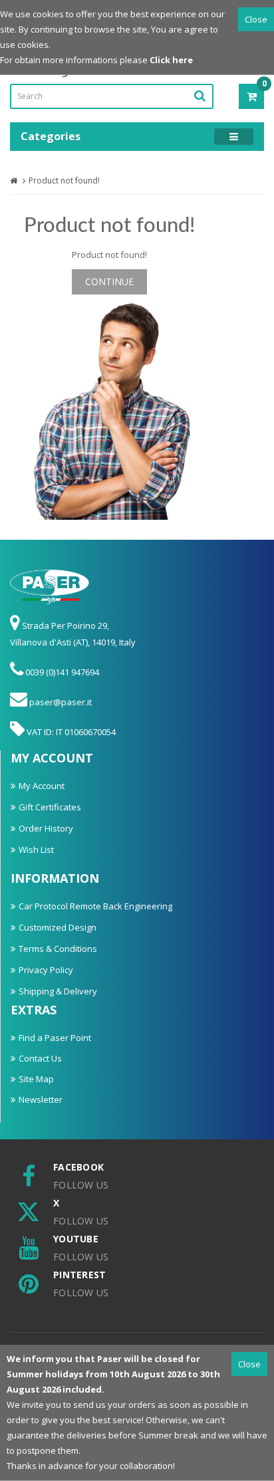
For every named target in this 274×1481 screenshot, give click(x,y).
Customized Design (57, 927)
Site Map (36, 1079)
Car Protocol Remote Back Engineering (95, 906)
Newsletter (41, 1099)
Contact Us (40, 1058)
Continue (109, 281)
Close (256, 19)
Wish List (36, 849)
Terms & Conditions (58, 949)
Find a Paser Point (55, 1038)
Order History (46, 828)
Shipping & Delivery (58, 991)
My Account (42, 786)
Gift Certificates (50, 807)
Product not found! (64, 180)
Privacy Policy (46, 970)
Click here (171, 60)
